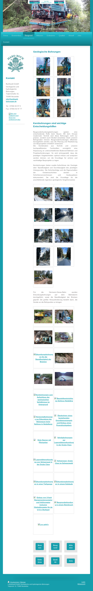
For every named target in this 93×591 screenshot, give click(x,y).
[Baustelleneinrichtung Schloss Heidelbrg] (64, 399)
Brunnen (40, 546)
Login (83, 582)
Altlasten (71, 546)
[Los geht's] (43, 524)
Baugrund (55, 546)
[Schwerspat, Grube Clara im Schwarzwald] (64, 462)
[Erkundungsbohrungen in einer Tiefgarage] (43, 482)
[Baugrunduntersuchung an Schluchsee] (64, 87)
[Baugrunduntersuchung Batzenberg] (43, 66)
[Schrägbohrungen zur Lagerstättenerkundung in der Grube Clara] (64, 441)
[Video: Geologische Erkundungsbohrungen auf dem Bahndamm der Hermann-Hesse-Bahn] (64, 337)
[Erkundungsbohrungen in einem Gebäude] (64, 482)
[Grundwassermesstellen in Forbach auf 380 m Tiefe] (64, 194)
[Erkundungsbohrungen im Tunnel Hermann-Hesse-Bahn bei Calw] (43, 316)
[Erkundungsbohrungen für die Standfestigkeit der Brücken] (43, 358)
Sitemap (23, 582)
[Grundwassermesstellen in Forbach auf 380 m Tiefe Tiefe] (43, 236)
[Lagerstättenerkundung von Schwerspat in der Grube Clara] (43, 462)
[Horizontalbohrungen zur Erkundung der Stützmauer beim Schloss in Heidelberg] (43, 420)
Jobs (71, 561)
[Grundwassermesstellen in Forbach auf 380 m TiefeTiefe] (43, 194)
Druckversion (14, 582)
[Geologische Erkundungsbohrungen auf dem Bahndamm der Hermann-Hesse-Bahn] (43, 379)
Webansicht (81, 584)
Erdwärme (40, 561)
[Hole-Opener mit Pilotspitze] (43, 441)
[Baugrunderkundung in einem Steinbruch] (64, 503)
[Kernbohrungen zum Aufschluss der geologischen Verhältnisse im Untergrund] (43, 400)
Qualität (55, 561)
